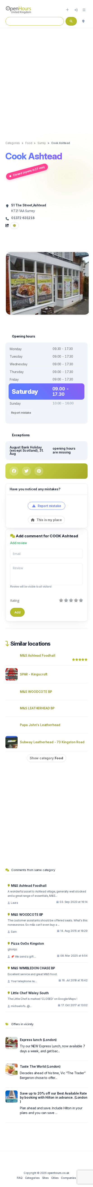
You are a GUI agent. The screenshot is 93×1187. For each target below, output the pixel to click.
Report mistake (21, 412)
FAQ (19, 1178)
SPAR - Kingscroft (33, 674)
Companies (68, 1178)
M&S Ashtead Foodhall (37, 655)
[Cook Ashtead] (47, 283)
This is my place (49, 520)
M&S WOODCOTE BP (36, 692)
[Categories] (84, 10)
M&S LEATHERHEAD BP (37, 708)
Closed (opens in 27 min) (28, 171)
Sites (45, 1178)
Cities (55, 1178)
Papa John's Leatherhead (40, 725)
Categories (32, 1178)
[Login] (76, 10)
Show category (46, 758)
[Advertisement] (46, 79)
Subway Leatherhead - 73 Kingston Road (52, 742)
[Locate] (83, 21)
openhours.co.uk (58, 1173)
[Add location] (67, 10)
